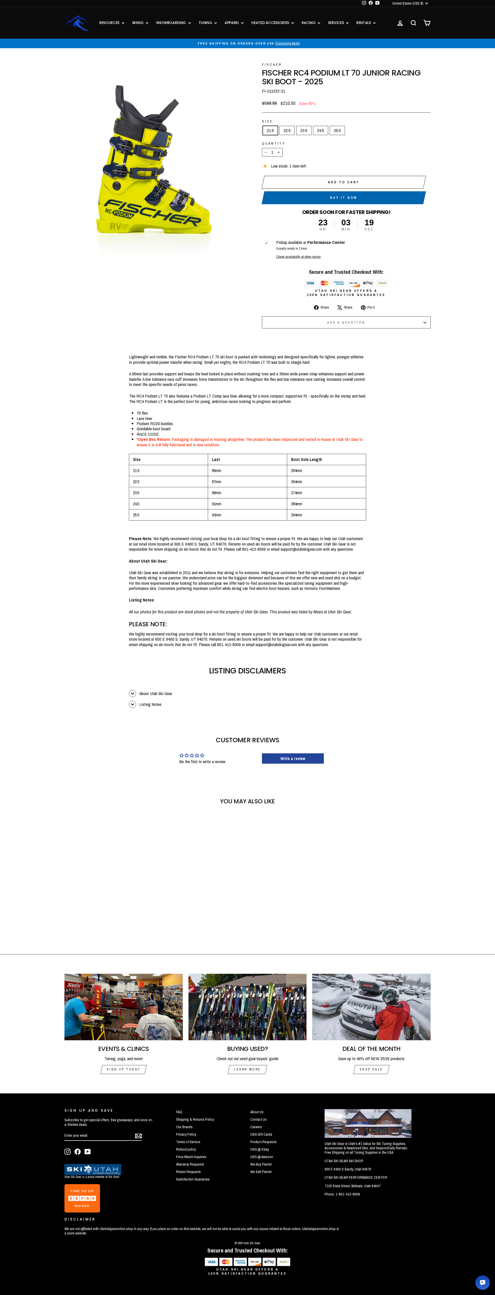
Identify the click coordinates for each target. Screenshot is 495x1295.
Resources (109, 22)
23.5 (303, 130)
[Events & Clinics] (123, 1007)
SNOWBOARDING (171, 22)
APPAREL (232, 22)
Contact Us (258, 1119)
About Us (256, 1112)
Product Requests (263, 1141)
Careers (256, 1126)
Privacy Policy (186, 1134)
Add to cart (343, 182)
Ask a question (346, 322)
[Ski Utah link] (92, 1173)
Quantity (273, 143)
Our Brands (184, 1126)
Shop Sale (371, 1069)
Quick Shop (108, 899)
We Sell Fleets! (261, 1171)
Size (267, 121)
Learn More (247, 1069)
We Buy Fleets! (261, 1164)
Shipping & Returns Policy (195, 1119)
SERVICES (336, 22)
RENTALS (364, 22)
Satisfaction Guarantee (193, 1179)
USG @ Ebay (259, 1149)
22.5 (287, 130)
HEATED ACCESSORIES (270, 22)
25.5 (337, 130)
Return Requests (188, 1171)
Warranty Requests (190, 1164)
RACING (309, 22)
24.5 (320, 130)
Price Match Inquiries (191, 1156)
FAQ (179, 1112)
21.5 (270, 130)
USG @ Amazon (261, 1156)
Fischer (272, 64)
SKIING (138, 22)
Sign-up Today (123, 1069)
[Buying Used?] (247, 1007)
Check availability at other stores (298, 256)
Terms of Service (188, 1141)
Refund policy (186, 1149)
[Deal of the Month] (371, 1007)
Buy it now (343, 197)
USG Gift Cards (261, 1134)
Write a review (292, 758)
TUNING (206, 22)
